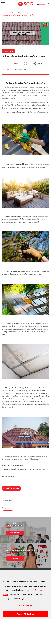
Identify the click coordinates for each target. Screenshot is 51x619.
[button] (3, 12)
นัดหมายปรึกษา (15, 533)
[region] (25, 594)
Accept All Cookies (25, 614)
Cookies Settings (25, 605)
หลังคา (7, 509)
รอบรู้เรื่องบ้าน (8, 51)
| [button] (27, 13)
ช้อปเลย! (15, 558)
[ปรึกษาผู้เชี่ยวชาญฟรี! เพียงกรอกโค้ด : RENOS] (11, 489)
